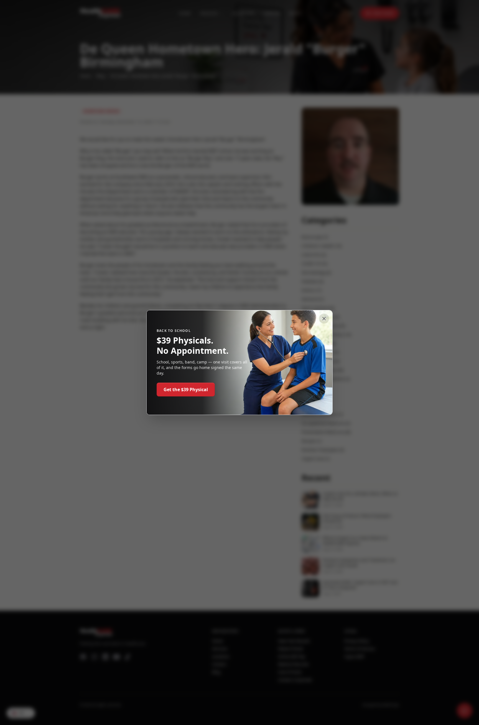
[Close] (324, 319)
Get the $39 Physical (186, 389)
